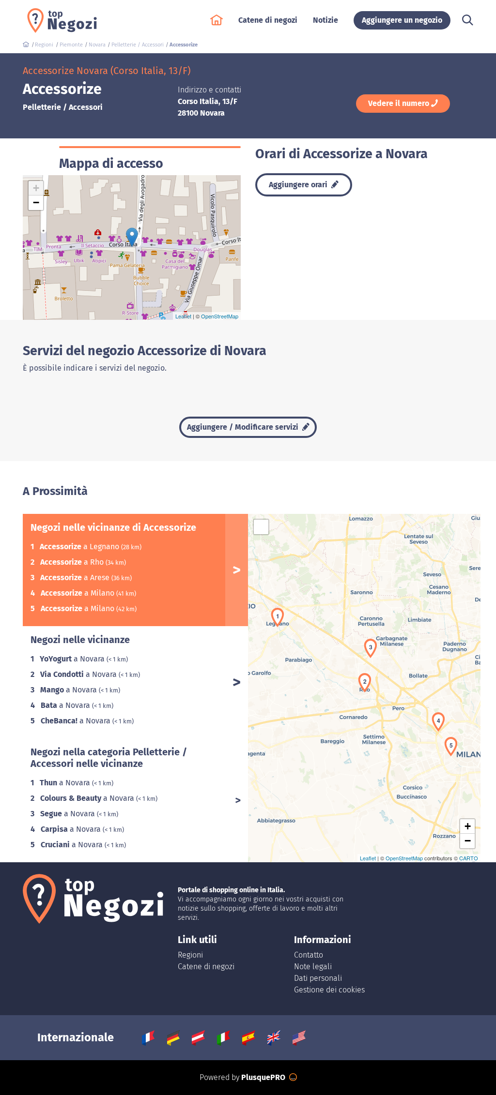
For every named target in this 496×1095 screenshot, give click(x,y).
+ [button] (36, 188)
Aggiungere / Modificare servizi (243, 427)
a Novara (73, 658)
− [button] (36, 202)
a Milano (78, 593)
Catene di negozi (206, 966)
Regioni (190, 955)
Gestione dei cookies (329, 989)
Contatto (308, 955)
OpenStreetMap (219, 316)
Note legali (313, 966)
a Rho (73, 562)
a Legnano (80, 546)
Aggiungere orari (299, 184)
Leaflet (183, 316)
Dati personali (318, 978)
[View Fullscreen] (261, 527)
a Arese (75, 577)
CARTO (468, 858)
